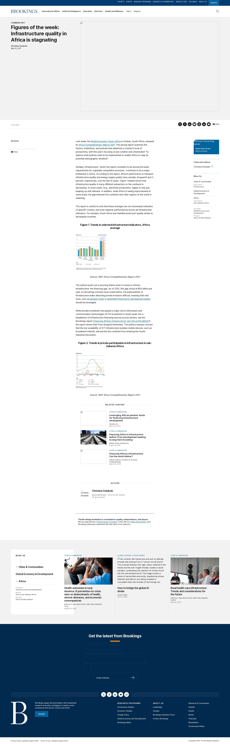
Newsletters (181, 2)
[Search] (217, 11)
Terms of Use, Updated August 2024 (54, 741)
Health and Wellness (114, 11)
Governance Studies (125, 707)
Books (191, 715)
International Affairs (51, 11)
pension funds (97, 299)
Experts (121, 2)
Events (129, 2)
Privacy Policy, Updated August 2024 (25, 741)
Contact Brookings (160, 718)
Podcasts (192, 718)
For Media (193, 2)
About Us (203, 2)
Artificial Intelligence (71, 11)
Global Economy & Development (201, 192)
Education (87, 11)
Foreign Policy (123, 715)
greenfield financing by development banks (128, 299)
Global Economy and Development (201, 212)
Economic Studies (124, 711)
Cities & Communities (202, 181)
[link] (31, 567)
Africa (196, 198)
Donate (214, 3)
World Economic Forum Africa (106, 141)
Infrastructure (199, 187)
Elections (98, 11)
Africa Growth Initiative (202, 218)
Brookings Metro (124, 722)
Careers (156, 711)
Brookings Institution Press (164, 715)
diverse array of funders (107, 522)
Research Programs (142, 2)
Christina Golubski (19, 46)
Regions (137, 11)
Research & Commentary (163, 2)
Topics (128, 11)
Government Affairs (196, 726)
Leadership (157, 707)
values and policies (138, 522)
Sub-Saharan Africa (201, 203)
